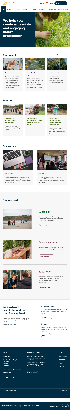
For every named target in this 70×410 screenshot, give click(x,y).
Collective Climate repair (33, 74)
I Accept (64, 406)
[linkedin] (14, 378)
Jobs (60, 363)
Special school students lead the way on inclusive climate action (34, 121)
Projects (16, 9)
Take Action (45, 271)
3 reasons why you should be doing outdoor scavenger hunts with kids (55, 121)
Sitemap (61, 366)
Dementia (8, 73)
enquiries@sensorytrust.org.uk (12, 369)
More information (54, 406)
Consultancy (25, 9)
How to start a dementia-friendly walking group (11, 120)
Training (34, 9)
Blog (66, 9)
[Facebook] (3, 378)
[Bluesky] (7, 378)
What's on (61, 9)
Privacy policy (63, 359)
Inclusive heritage (55, 73)
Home (4, 9)
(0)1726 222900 (7, 372)
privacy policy (12, 324)
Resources (42, 9)
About (9, 9)
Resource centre (48, 242)
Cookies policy (63, 356)
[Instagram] (10, 378)
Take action (51, 9)
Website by (63, 390)
